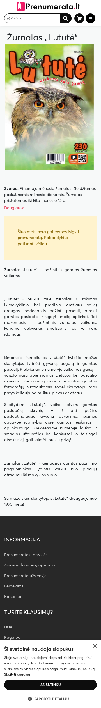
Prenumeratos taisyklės (25, 554)
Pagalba (12, 637)
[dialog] (50, 674)
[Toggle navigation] (90, 18)
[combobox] (38, 18)
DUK (8, 627)
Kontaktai (13, 596)
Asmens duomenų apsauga (29, 565)
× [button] (95, 646)
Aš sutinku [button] (50, 685)
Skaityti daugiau (17, 674)
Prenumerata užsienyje (25, 575)
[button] (50, 699)
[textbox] (32, 18)
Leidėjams (13, 586)
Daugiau (12, 207)
